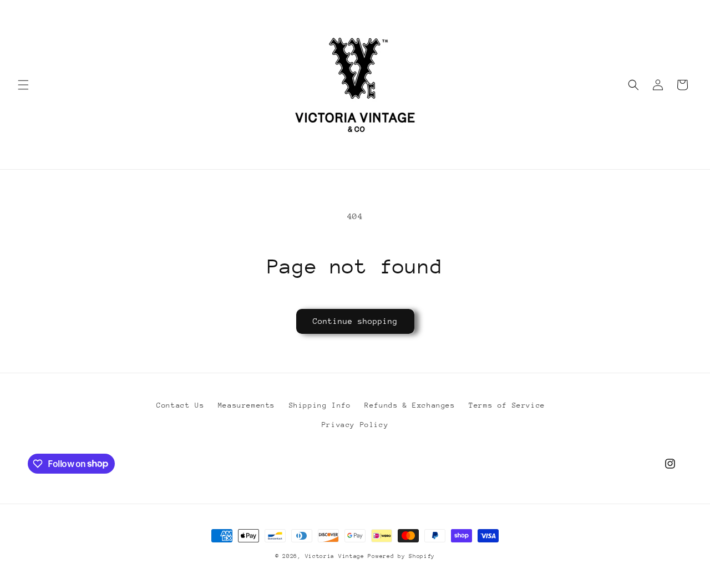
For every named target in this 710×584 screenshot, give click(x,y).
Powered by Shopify (401, 556)
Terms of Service (507, 405)
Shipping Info (320, 405)
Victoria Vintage (336, 556)
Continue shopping (355, 321)
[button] (23, 85)
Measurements (246, 405)
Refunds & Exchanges (409, 405)
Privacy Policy (355, 424)
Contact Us (180, 405)
